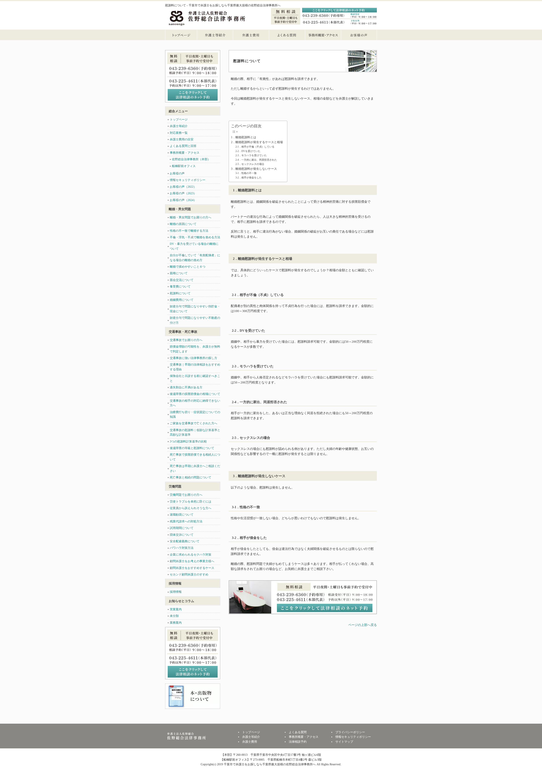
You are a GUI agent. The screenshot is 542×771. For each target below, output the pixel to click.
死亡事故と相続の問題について (190, 477)
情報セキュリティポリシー (187, 180)
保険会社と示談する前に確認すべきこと (195, 378)
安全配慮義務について (184, 541)
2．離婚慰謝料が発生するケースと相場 (257, 142)
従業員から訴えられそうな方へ (190, 508)
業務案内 (176, 622)
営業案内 (176, 609)
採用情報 (176, 591)
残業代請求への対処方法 (186, 521)
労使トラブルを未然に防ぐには (190, 501)
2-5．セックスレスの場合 (249, 164)
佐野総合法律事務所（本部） (191, 159)
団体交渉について (182, 534)
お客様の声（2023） (183, 193)
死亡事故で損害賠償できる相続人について (195, 457)
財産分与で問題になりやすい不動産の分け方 (195, 320)
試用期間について (182, 528)
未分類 (174, 616)
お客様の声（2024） (183, 200)
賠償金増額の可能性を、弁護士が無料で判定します (195, 349)
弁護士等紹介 (215, 35)
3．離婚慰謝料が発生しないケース (254, 168)
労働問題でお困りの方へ (186, 494)
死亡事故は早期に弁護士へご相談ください (195, 468)
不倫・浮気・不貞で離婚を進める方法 (195, 237)
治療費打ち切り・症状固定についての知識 (195, 414)
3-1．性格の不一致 (246, 173)
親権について (179, 273)
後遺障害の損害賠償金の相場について (195, 394)
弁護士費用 (251, 35)
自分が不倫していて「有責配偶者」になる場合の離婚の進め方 (195, 258)
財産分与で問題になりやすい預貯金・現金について (195, 309)
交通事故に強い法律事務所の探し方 (193, 358)
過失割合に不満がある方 (186, 387)
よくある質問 (287, 35)
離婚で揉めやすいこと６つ (187, 266)
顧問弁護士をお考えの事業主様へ (192, 561)
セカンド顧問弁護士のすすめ (189, 574)
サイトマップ (344, 741)
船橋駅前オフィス (184, 166)
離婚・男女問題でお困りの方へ (190, 217)
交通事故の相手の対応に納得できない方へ (195, 403)
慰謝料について (180, 293)
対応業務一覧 (179, 132)
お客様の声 (359, 35)
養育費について (180, 286)
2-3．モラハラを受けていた (251, 155)
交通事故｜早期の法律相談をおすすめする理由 (195, 367)
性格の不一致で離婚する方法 (189, 230)
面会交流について (182, 280)
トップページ (181, 35)
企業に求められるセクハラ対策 (190, 554)
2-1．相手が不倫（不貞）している (254, 146)
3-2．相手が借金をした (248, 177)
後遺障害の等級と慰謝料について (192, 448)
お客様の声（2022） (183, 186)
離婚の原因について (183, 224)
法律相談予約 (298, 741)
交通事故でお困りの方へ (186, 340)
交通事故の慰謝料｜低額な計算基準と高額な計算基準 (195, 432)
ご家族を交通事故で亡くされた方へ (193, 423)
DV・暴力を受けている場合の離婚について (194, 246)
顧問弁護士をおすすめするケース (192, 568)
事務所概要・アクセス (323, 35)
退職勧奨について (182, 514)
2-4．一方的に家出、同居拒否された (256, 159)
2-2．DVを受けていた (247, 151)
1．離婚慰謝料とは (243, 137)
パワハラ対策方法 (182, 547)
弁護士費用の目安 (182, 139)
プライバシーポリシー (350, 732)
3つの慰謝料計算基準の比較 (188, 441)
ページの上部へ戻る (362, 625)
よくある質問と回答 (183, 146)
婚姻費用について (182, 299)
